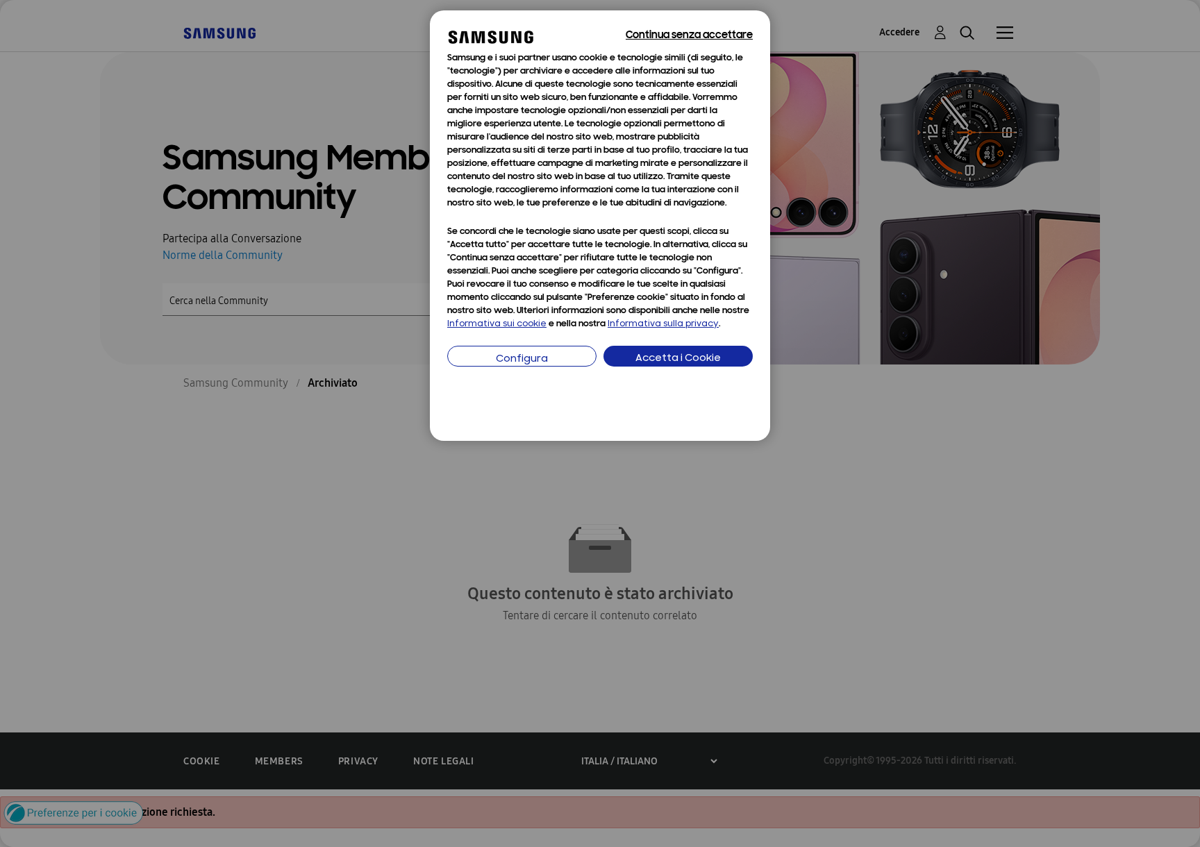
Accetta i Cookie (678, 358)
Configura (522, 359)
